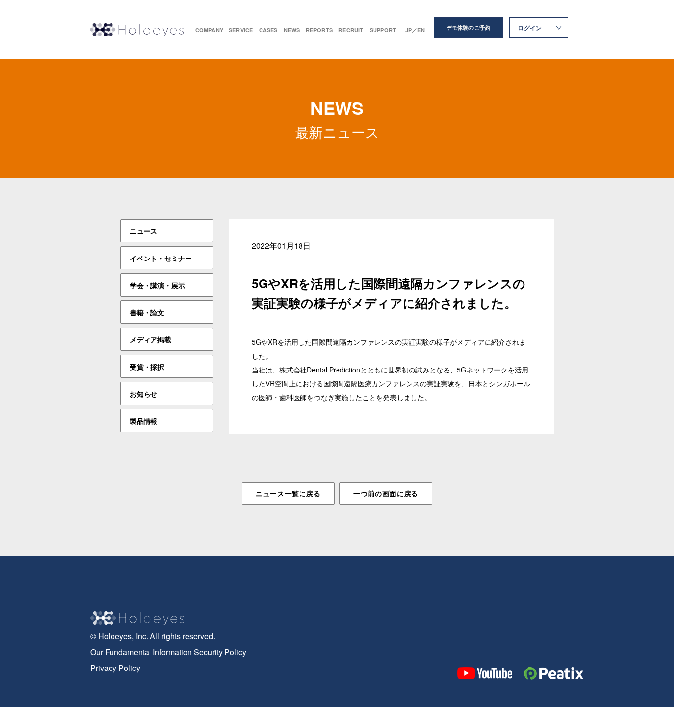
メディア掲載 (150, 339)
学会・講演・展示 (157, 285)
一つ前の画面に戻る (385, 493)
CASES (268, 30)
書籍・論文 (147, 312)
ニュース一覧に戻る (288, 493)
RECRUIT (351, 30)
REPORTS (319, 30)
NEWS (292, 30)
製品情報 (143, 421)
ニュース (143, 231)
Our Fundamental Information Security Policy (168, 652)
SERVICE (241, 30)
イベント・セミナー (161, 258)
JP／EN (415, 30)
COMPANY (209, 30)
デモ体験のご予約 (469, 27)
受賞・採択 (147, 367)
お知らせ (143, 394)
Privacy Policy (115, 667)
